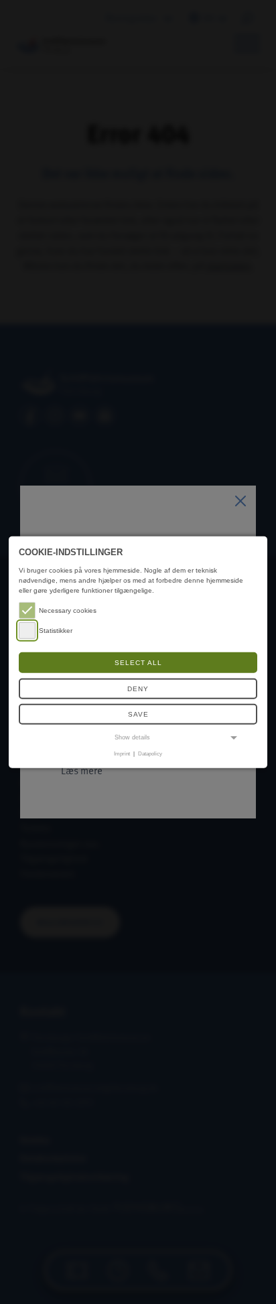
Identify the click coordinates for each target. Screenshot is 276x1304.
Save (138, 714)
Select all (138, 662)
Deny (138, 689)
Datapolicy (150, 753)
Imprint (122, 753)
